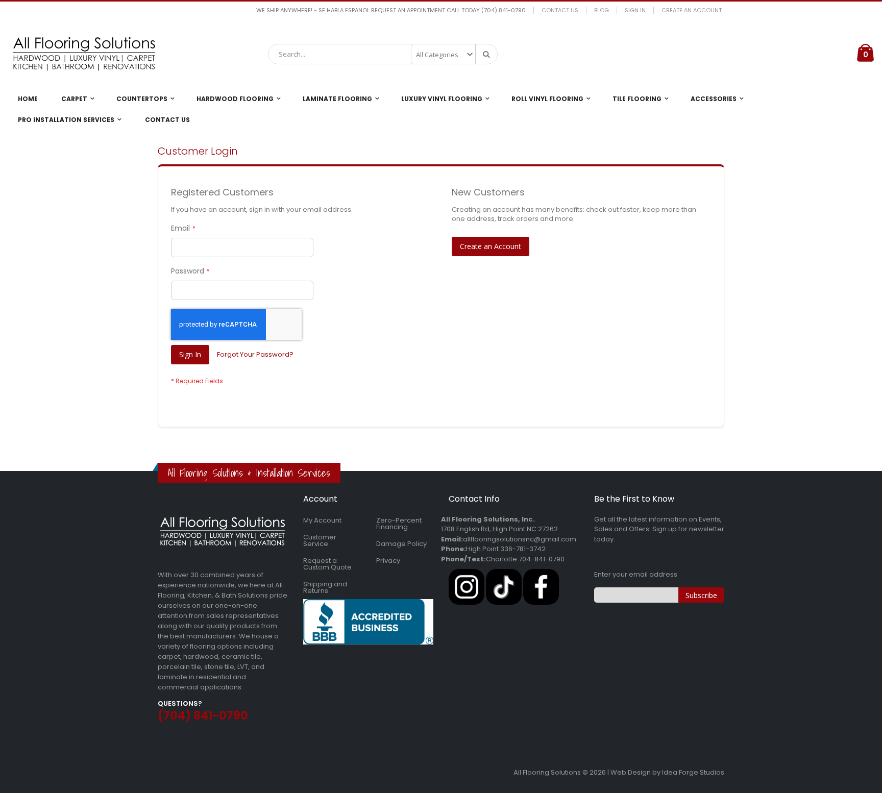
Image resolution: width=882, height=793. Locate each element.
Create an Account (692, 10)
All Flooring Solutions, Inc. (488, 519)
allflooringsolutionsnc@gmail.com (519, 539)
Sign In (635, 10)
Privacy (388, 560)
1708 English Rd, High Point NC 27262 (499, 529)
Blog (601, 10)
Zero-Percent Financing (399, 523)
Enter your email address (635, 574)
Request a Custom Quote (327, 564)
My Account (322, 520)
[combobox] (383, 54)
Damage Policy (401, 544)
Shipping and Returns (325, 587)
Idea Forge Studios (693, 772)
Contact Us (560, 10)
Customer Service (319, 540)
